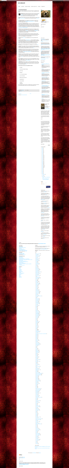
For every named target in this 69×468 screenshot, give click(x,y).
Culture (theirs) (37, 293)
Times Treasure (37, 421)
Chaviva (44, 229)
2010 (42, 161)
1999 (42, 172)
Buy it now (24, 254)
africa (36, 257)
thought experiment (38, 419)
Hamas (36, 318)
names (36, 360)
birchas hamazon (38, 273)
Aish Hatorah (37, 260)
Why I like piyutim (21, 257)
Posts (42, 182)
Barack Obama (37, 269)
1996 (42, 173)
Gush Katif (37, 317)
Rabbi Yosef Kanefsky (38, 388)
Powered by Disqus (43, 59)
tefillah (36, 415)
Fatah (36, 304)
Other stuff (20, 277)
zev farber (37, 443)
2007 (42, 164)
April (43, 175)
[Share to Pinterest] (28, 90)
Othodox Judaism (38, 366)
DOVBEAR (21, 3)
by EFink (37, 278)
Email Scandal (37, 299)
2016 (42, 155)
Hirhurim (37, 322)
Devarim (27, 30)
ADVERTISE (22, 6)
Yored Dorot (20, 264)
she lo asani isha (37, 406)
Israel (36, 329)
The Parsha (20, 269)
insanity (36, 327)
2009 (42, 162)
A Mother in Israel (38, 255)
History (36, 323)
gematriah (37, 310)
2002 (42, 169)
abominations (37, 256)
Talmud (36, 414)
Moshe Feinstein (37, 359)
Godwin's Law (37, 311)
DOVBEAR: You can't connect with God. (44, 44)
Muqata (24, 37)
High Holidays (37, 321)
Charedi (36, 285)
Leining (36, 345)
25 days (36, 254)
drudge (36, 296)
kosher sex (37, 339)
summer (37, 413)
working (36, 436)
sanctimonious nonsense (38, 397)
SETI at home (37, 402)
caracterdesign (34, 452)
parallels (37, 370)
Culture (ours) (37, 292)
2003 (42, 168)
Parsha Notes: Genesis (21, 253)
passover (37, 377)
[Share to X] (26, 90)
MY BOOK (39, 6)
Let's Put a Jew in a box (21, 265)
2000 (42, 171)
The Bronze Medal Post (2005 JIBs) (23, 250)
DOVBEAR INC (43, 6)
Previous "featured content (22, 249)
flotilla (36, 306)
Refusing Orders (37, 390)
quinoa (36, 387)
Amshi (36, 261)
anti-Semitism (37, 263)
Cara (46, 224)
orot (36, 365)
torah (36, 424)
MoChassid (45, 234)
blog (22, 56)
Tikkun (36, 420)
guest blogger (37, 315)
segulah (36, 401)
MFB (36, 353)
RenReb (48, 207)
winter (36, 432)
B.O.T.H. (37, 266)
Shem (36, 407)
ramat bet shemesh (38, 389)
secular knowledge (38, 400)
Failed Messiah (37, 302)
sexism (36, 403)
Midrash (20, 267)
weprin (36, 431)
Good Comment (37, 312)
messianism (37, 352)
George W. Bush (21, 271)
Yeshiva (36, 438)
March (43, 176)
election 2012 (37, 298)
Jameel (36, 330)
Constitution (37, 290)
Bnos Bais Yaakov (38, 275)
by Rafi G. (37, 281)
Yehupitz (44, 236)
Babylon (37, 267)
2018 (42, 153)
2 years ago (43, 49)
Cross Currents (20, 273)
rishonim (37, 394)
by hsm (36, 279)
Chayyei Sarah (44, 201)
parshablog (37, 375)
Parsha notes (37, 372)
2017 (42, 154)
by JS (36, 280)
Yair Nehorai (37, 437)
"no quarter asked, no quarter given (27, 51)
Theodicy (20, 272)
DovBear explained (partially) (22, 247)
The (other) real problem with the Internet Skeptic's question (45, 85)
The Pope (20, 270)
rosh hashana (37, 395)
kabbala (36, 334)
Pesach (36, 381)
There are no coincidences (39, 418)
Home (30, 93)
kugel (36, 341)
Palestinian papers (38, 369)
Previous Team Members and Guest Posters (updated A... (45, 179)
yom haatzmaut (37, 439)
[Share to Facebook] (27, 90)
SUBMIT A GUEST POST (34, 6)
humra (36, 324)
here (37, 44)
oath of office (37, 364)
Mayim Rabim (36, 30)
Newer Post (20, 93)
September (43, 174)
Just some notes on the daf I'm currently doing (41, 333)
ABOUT (19, 6)
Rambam (20, 274)
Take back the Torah (21, 258)
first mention (37, 305)
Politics (36, 384)
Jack (43, 218)
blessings (37, 274)
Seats (36, 399)
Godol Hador (42, 212)
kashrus (36, 336)
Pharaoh (37, 382)
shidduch (37, 408)
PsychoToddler (42, 199)
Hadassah (42, 231)
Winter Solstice (37, 433)
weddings (37, 430)
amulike (36, 262)
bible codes (37, 272)
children (36, 286)
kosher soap (37, 340)
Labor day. (37, 342)
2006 (42, 165)
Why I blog (20, 248)
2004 (42, 167)
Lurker (36, 348)
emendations (37, 300)
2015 (42, 156)
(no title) (42, 98)
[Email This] (25, 90)
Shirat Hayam (37, 409)
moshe (36, 358)
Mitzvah (36, 357)
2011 (42, 160)
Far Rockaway (37, 303)
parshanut (37, 376)
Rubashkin (37, 396)
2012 (42, 159)
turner (36, 426)
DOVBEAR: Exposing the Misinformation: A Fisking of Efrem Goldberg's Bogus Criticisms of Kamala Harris (45, 49)
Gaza (36, 309)
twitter (36, 427)
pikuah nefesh (37, 383)
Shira (46, 194)
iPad (36, 328)
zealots (36, 442)
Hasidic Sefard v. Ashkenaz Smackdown (23, 261)
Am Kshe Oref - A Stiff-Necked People (22, 27)
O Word (36, 363)
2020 (42, 152)
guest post (37, 316)
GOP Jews (20, 276)
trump (36, 425)
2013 (42, 158)
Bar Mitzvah (37, 268)
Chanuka (37, 284)
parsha (36, 371)
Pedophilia (37, 378)
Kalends (37, 335)
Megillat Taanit (37, 351)
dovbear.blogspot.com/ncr (42, 243)
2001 (42, 170)
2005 (42, 166)
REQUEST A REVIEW (27, 6)
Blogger (40, 452)
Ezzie (41, 220)
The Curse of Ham (21, 262)
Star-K (36, 412)
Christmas (37, 287)
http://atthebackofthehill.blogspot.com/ (30, 21)
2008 (42, 163)
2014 (42, 157)
